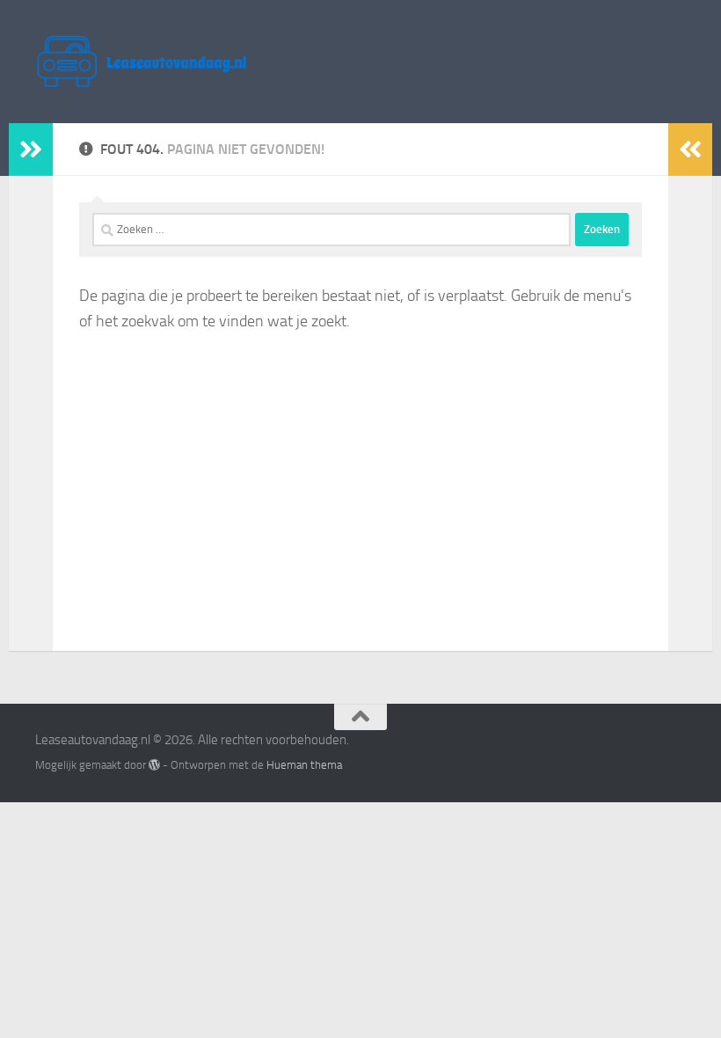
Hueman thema (304, 764)
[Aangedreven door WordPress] (154, 765)
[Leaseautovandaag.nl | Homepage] (142, 61)
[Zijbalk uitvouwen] (31, 149)
